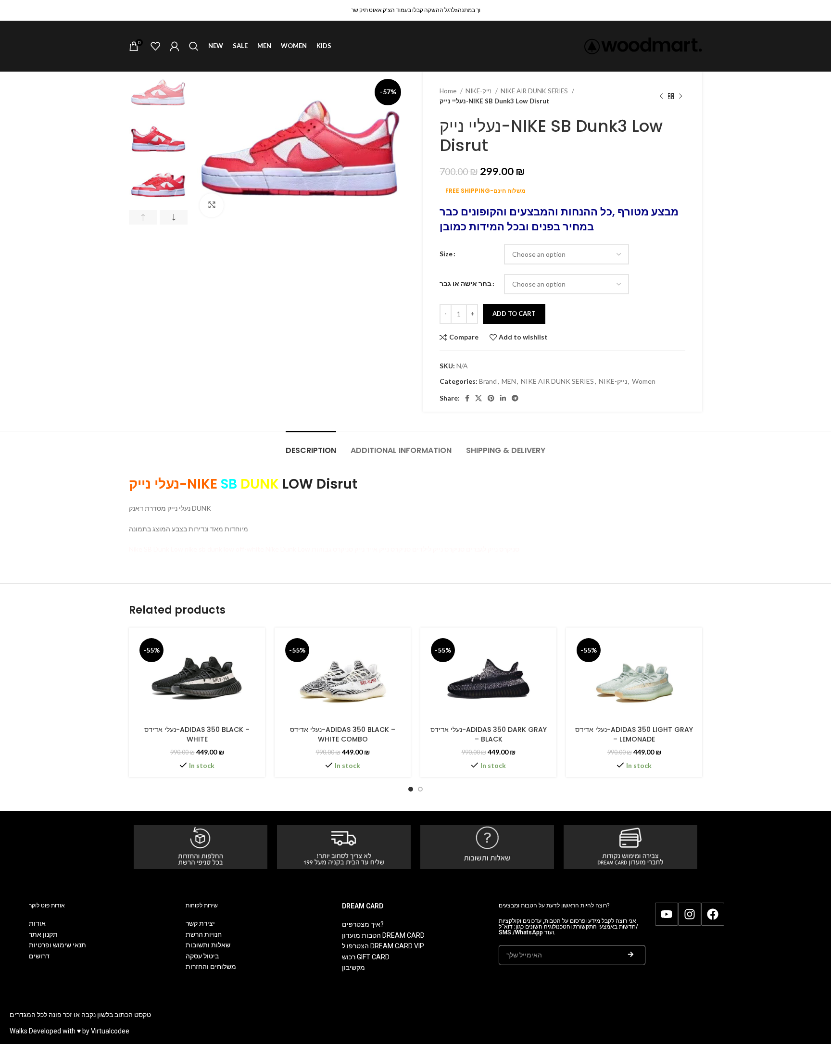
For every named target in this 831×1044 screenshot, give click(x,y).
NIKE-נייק (479, 91)
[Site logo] (643, 45)
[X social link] (478, 398)
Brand (488, 381)
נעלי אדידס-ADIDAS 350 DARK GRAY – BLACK (488, 734)
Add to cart (514, 313)
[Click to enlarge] (212, 205)
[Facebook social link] (467, 398)
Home (449, 91)
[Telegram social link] (515, 398)
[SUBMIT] (630, 955)
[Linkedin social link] (503, 398)
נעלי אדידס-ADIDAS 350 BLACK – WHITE (197, 734)
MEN (509, 381)
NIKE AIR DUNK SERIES (535, 91)
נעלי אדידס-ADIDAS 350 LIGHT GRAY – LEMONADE (634, 734)
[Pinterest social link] (491, 398)
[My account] (174, 46)
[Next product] (680, 96)
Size (446, 254)
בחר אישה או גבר (465, 283)
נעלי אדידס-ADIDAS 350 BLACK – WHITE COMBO (342, 734)
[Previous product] (661, 96)
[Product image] (197, 678)
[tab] (311, 445)
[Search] (193, 46)
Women (643, 381)
